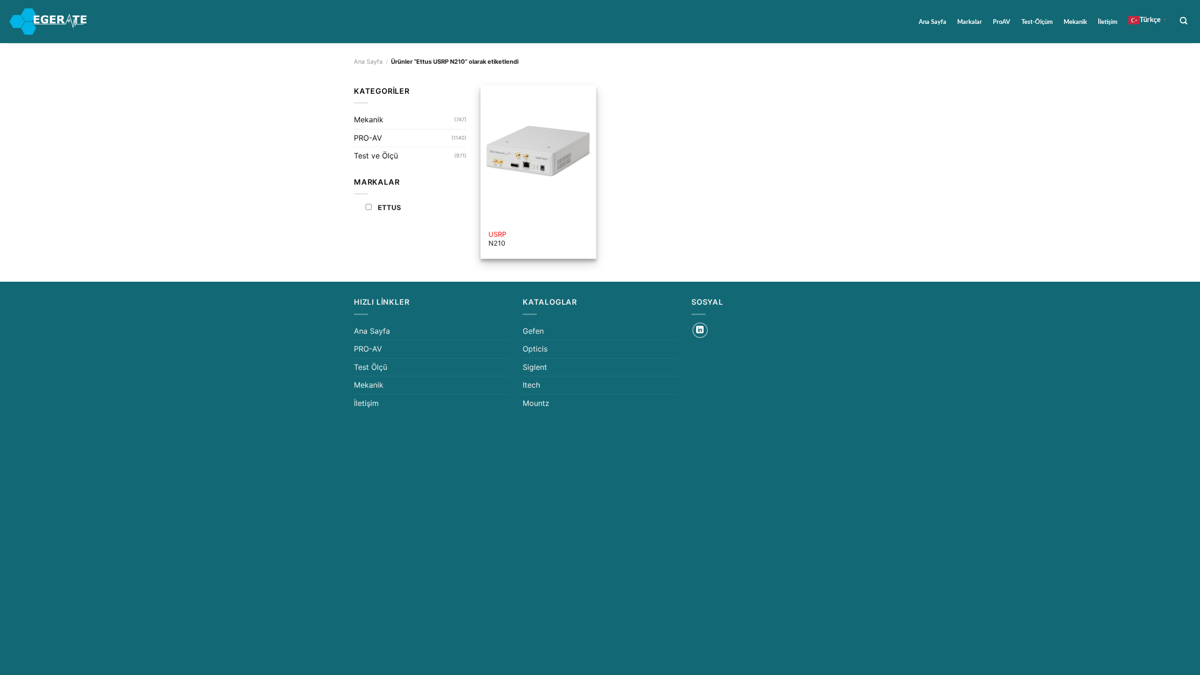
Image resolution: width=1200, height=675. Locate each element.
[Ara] (1184, 20)
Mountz (536, 403)
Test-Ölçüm (1037, 22)
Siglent (535, 367)
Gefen (533, 331)
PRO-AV (368, 137)
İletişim (1108, 22)
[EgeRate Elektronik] (48, 21)
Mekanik (1075, 22)
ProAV (1001, 22)
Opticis (535, 348)
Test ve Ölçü (376, 155)
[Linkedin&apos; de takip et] (700, 330)
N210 (497, 238)
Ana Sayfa (932, 22)
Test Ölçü (370, 367)
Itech (531, 385)
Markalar (969, 22)
